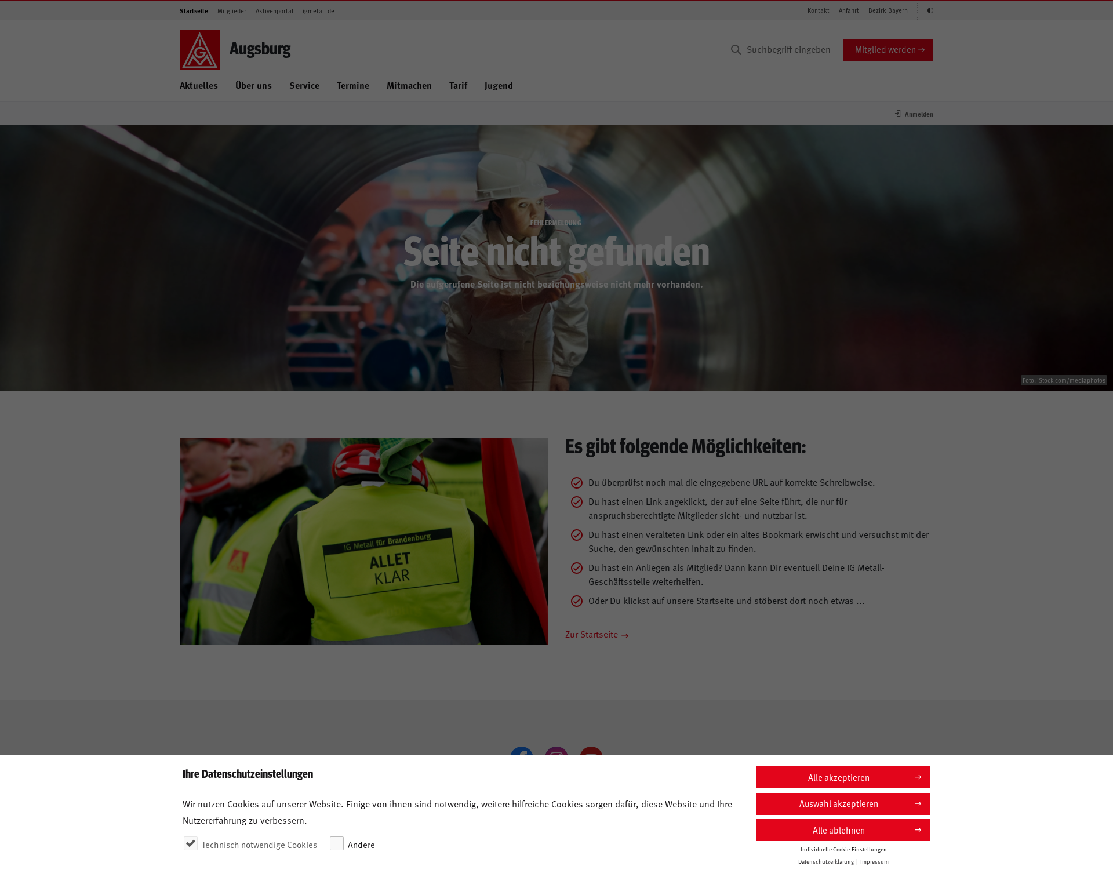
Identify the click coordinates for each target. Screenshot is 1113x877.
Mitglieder (231, 10)
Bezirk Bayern (888, 10)
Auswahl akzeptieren (838, 803)
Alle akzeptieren (839, 777)
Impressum (874, 861)
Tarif (458, 85)
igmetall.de (318, 10)
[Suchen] (736, 50)
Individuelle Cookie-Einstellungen (844, 849)
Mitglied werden (885, 49)
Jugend (499, 85)
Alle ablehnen (839, 830)
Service (304, 85)
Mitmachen (409, 85)
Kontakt (819, 10)
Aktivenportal (274, 10)
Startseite (194, 10)
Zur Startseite (591, 633)
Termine (353, 85)
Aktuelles (199, 85)
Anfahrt (849, 10)
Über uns (253, 85)
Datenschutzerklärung (826, 861)
